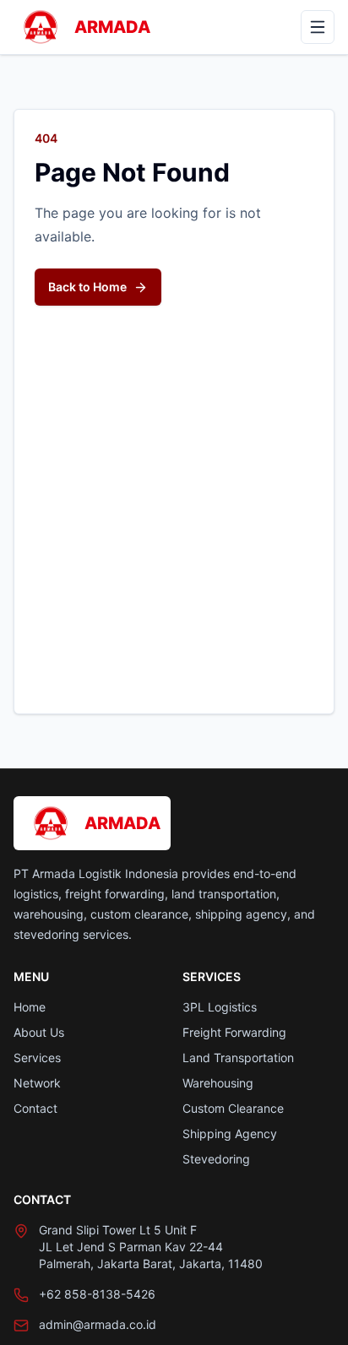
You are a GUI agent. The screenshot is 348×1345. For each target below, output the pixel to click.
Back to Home (87, 286)
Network (37, 1083)
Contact (35, 1108)
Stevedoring (216, 1159)
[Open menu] (317, 27)
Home (30, 1007)
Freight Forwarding (234, 1032)
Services (37, 1057)
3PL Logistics (219, 1007)
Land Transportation (238, 1057)
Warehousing (217, 1083)
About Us (39, 1032)
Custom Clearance (233, 1108)
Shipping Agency (229, 1133)
